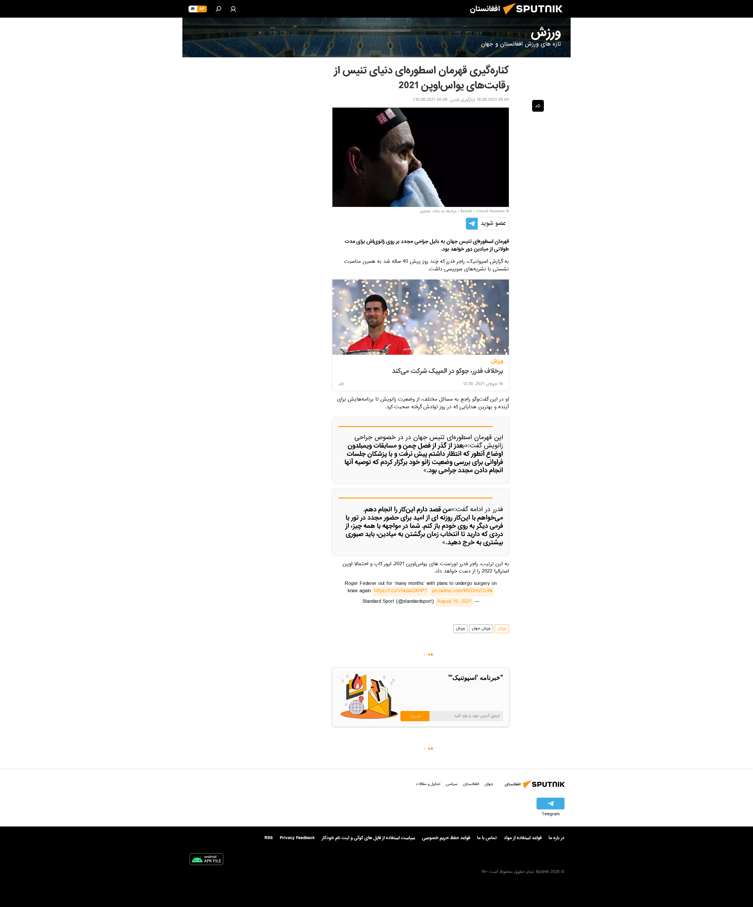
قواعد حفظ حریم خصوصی (446, 838)
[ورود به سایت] (233, 9)
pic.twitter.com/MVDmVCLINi (462, 591)
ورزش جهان (481, 628)
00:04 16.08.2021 (493, 100)
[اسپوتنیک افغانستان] (535, 17)
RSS (268, 838)
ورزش (497, 361)
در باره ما (556, 838)
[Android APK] (206, 860)
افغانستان (471, 784)
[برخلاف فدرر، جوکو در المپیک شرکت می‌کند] (420, 317)
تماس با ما (487, 838)
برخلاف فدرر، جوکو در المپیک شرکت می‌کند (447, 371)
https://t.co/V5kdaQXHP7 (400, 591)
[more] (341, 384)
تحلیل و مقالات (428, 784)
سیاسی (451, 784)
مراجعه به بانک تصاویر (438, 211)
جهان (489, 784)
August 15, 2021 (454, 602)
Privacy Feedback (297, 838)
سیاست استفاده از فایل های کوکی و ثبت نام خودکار (368, 838)
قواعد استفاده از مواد (523, 838)
